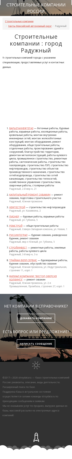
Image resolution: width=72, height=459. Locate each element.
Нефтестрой (17, 207)
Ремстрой (15, 225)
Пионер (14, 216)
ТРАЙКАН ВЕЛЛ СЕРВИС (23, 260)
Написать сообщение (36, 343)
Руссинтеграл (18, 235)
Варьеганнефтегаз (21, 128)
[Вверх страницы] (36, 437)
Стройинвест (18, 247)
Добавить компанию (36, 318)
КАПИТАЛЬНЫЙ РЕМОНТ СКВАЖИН (29, 194)
